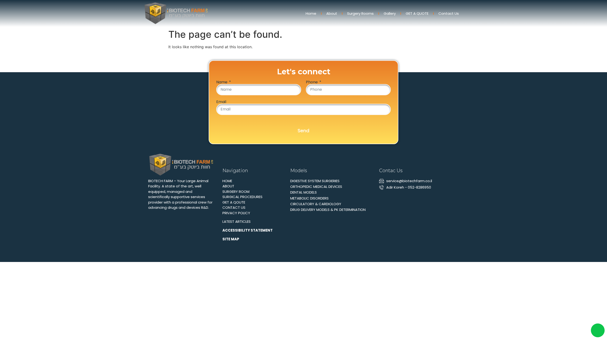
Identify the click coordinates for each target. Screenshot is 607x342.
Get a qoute (233, 202)
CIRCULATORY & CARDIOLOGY (315, 203)
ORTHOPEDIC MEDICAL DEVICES (316, 186)
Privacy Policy (236, 212)
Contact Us (448, 13)
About (331, 13)
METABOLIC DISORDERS (309, 198)
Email (221, 102)
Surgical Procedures (242, 196)
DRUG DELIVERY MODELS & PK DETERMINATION (328, 209)
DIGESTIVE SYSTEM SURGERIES (315, 180)
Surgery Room (235, 191)
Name (222, 82)
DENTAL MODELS (303, 192)
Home (311, 13)
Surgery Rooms (360, 13)
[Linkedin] (382, 198)
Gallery (390, 13)
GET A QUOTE (417, 13)
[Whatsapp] (390, 198)
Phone (312, 82)
